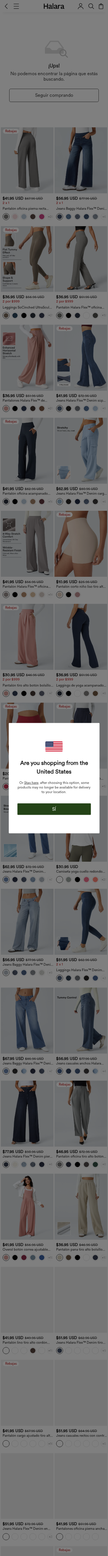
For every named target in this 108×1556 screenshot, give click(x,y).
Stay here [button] (31, 782)
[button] (54, 746)
